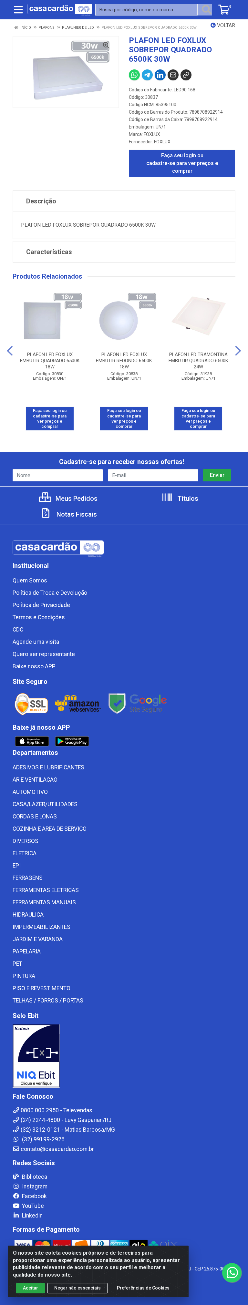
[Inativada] (124, 1056)
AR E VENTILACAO (35, 779)
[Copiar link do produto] (186, 74)
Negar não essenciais (77, 1287)
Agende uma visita (36, 642)
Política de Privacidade (41, 605)
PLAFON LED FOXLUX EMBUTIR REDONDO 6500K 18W (124, 361)
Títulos (187, 498)
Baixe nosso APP (34, 666)
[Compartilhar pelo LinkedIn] (160, 74)
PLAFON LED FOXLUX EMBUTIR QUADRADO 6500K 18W (50, 361)
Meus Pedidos (76, 498)
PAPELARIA (27, 951)
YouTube (32, 1206)
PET (17, 964)
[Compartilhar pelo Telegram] (147, 74)
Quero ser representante (44, 654)
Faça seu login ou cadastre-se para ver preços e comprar (182, 163)
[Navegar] (10, 351)
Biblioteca (34, 1177)
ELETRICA (24, 853)
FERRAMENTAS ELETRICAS (46, 890)
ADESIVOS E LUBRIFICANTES (48, 767)
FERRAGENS (28, 878)
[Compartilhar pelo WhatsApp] (134, 74)
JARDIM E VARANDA (38, 939)
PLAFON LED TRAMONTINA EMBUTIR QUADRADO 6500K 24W (198, 361)
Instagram (34, 1186)
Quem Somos (30, 580)
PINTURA (24, 976)
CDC (18, 629)
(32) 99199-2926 (43, 1139)
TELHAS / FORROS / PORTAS (48, 1000)
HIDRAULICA (28, 914)
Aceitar (30, 1287)
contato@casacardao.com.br (57, 1149)
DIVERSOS (25, 841)
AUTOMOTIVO (30, 792)
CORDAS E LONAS (35, 816)
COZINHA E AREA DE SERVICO (50, 829)
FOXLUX (152, 134)
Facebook (34, 1196)
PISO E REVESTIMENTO (41, 988)
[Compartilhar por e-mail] (173, 74)
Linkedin (32, 1215)
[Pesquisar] (206, 9)
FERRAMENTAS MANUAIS (44, 902)
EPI (17, 865)
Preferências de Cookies (143, 1287)
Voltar (225, 25)
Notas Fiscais (76, 514)
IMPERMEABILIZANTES (41, 927)
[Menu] (18, 9)
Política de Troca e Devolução (50, 593)
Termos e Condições (39, 617)
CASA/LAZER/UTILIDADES (45, 804)
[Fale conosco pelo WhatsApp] (232, 1272)
